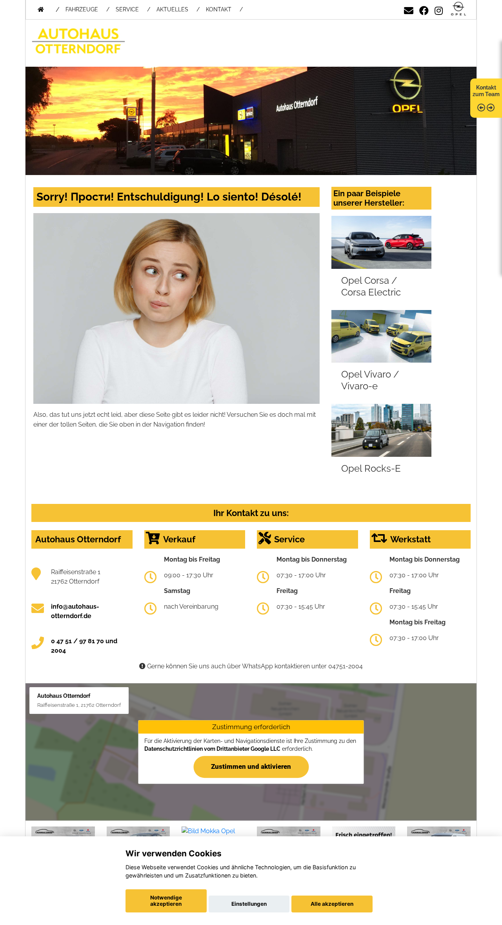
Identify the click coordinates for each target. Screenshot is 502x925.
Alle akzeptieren (332, 904)
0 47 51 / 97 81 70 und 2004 (84, 645)
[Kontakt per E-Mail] (408, 9)
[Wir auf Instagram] (439, 9)
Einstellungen (249, 904)
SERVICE (127, 9)
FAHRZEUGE (81, 9)
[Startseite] (458, 9)
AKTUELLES (172, 9)
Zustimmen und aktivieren (251, 766)
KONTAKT (218, 9)
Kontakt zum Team (486, 90)
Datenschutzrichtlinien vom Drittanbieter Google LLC (212, 749)
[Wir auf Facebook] (424, 9)
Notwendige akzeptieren (166, 900)
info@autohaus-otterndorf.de (75, 611)
